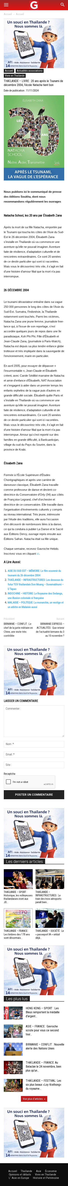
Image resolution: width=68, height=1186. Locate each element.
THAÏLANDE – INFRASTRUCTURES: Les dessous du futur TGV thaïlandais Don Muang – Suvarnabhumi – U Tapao (36, 584)
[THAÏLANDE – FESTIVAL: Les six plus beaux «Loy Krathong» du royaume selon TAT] (13, 1085)
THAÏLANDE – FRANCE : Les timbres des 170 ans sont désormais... (17, 934)
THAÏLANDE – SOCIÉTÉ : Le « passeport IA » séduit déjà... (50, 934)
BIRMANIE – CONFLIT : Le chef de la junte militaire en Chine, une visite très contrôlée (18, 629)
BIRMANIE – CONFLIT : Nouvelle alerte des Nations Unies (45, 1046)
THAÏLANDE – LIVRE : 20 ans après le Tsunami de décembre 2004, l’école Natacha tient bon (33, 83)
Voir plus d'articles (33, 1098)
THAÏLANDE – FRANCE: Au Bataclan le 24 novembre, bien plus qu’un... (43, 1066)
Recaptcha (9, 773)
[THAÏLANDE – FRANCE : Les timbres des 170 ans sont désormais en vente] (18, 918)
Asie (38, 1171)
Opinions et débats (20, 1174)
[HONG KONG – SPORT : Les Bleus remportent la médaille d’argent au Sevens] (13, 1012)
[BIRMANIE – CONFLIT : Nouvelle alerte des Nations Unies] (13, 1049)
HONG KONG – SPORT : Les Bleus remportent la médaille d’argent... (43, 1012)
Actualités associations (29, 70)
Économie (51, 1171)
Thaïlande (26, 1171)
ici (38, 553)
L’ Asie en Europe (19, 1178)
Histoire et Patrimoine (46, 1178)
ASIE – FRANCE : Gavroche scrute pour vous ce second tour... (42, 1030)
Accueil (8, 14)
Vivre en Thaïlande (15, 75)
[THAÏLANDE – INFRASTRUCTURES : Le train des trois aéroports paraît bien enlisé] (50, 879)
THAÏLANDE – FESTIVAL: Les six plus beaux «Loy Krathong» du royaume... (43, 1084)
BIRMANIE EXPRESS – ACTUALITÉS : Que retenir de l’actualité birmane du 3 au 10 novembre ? (50, 629)
